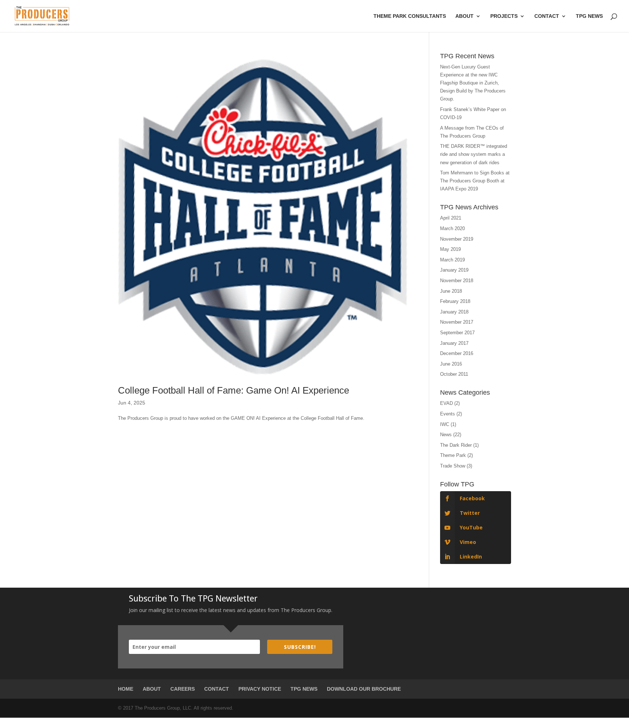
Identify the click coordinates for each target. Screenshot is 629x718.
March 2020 (452, 228)
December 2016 (456, 353)
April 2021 (450, 218)
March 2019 (452, 260)
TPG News (589, 16)
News (446, 434)
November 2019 (456, 239)
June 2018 (451, 291)
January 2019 (454, 270)
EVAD (446, 403)
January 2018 (454, 312)
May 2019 (450, 249)
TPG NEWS (303, 689)
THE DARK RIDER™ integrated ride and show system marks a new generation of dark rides (473, 154)
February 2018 (455, 301)
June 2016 (451, 364)
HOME (125, 689)
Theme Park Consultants (409, 16)
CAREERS (182, 689)
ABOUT (152, 689)
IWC (444, 424)
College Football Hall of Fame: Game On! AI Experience (233, 390)
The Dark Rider (456, 445)
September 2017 (457, 332)
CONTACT (216, 689)
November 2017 (456, 322)
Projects (504, 16)
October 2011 (454, 374)
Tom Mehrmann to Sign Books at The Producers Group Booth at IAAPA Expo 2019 (475, 181)
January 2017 (454, 343)
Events (447, 414)
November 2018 (456, 280)
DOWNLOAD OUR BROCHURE (364, 689)
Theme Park (453, 455)
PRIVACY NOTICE (259, 689)
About (464, 16)
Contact (546, 16)
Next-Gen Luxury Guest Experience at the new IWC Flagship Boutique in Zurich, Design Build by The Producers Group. (473, 83)
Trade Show (452, 466)
